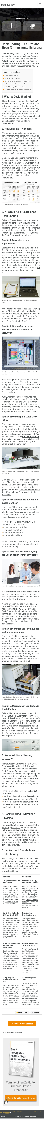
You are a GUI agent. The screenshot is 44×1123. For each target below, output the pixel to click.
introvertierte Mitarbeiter (30, 944)
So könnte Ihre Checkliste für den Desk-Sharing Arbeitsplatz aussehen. (21, 492)
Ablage (35, 260)
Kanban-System (21, 718)
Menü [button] (40, 4)
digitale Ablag (21, 314)
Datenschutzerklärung (30, 1116)
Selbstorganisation (11, 827)
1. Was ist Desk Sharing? (12, 75)
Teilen (36, 1012)
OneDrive (26, 321)
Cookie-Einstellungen (25, 1120)
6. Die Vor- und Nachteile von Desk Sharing (18, 89)
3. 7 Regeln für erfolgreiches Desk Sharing (18, 81)
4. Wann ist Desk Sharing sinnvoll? (15, 84)
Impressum (18, 1116)
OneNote (26, 316)
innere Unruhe (29, 882)
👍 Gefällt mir (22, 1012)
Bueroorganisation (17, 1032)
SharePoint (12, 321)
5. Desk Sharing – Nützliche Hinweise (16, 87)
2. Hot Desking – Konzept (12, 78)
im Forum (29, 1024)
